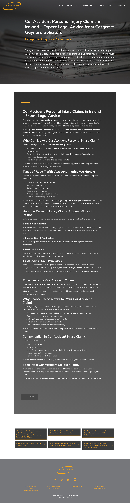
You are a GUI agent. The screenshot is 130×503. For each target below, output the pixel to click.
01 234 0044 (56, 486)
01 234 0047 (55, 488)
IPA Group (69, 497)
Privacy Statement (99, 488)
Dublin (30, 488)
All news (30, 397)
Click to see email (76, 486)
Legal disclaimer (99, 486)
